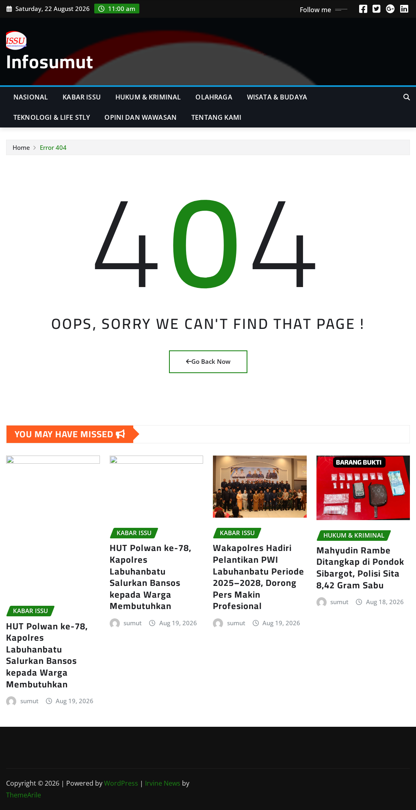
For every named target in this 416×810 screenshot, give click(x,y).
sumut (29, 701)
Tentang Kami (216, 117)
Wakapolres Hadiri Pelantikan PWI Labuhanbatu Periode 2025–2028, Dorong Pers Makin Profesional (258, 576)
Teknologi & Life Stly (51, 117)
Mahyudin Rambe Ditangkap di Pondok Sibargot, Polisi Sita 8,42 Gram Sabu (360, 568)
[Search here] (406, 97)
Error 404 (53, 147)
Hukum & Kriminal (148, 97)
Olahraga (213, 97)
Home (21, 147)
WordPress (121, 783)
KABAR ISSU (82, 97)
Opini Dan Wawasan (140, 117)
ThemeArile (23, 795)
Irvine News (162, 783)
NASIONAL (30, 97)
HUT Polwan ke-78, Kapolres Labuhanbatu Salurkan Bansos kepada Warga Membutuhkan (47, 655)
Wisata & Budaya (277, 97)
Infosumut (49, 61)
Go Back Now (210, 361)
